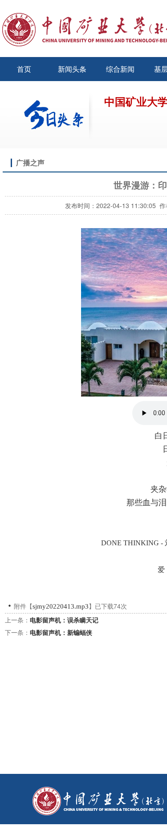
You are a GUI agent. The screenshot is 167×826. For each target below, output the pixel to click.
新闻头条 (72, 69)
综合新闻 (120, 69)
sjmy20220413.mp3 (61, 606)
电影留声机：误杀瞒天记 (64, 619)
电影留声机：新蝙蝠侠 (61, 632)
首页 (24, 69)
